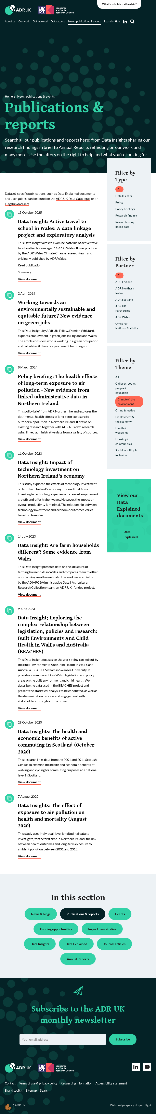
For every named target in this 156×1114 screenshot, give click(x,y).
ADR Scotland (124, 299)
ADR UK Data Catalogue (73, 198)
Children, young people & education (125, 388)
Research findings (126, 215)
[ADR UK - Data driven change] (18, 10)
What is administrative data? (119, 4)
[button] (8, 1107)
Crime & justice (125, 410)
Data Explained (131, 534)
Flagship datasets (17, 204)
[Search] (132, 21)
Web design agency (122, 1105)
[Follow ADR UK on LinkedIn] (125, 21)
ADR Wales (122, 317)
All (117, 377)
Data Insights (123, 196)
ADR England (123, 282)
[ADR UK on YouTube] (147, 1067)
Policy (119, 202)
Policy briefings (125, 209)
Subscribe (123, 1039)
